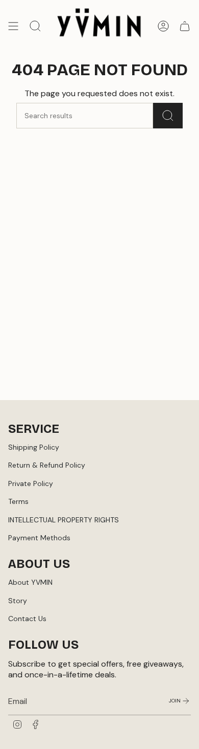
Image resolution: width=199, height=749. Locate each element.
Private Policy (30, 483)
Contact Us (27, 618)
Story (17, 600)
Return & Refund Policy (46, 465)
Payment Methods (39, 537)
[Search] (168, 115)
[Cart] (184, 26)
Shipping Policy (33, 447)
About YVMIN (30, 582)
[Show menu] (13, 26)
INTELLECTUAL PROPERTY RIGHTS (63, 519)
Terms (18, 501)
